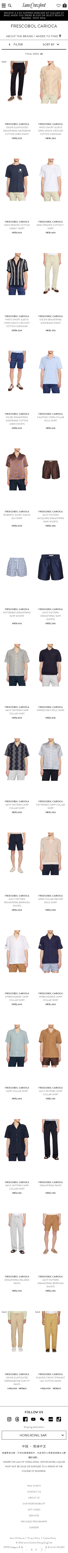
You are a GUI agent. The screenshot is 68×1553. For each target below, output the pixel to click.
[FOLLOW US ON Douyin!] (59, 1419)
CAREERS (34, 1527)
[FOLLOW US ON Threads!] (17, 1419)
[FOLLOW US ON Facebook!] (25, 1419)
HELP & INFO (34, 1485)
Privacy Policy (34, 1538)
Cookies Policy (49, 1538)
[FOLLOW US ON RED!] (51, 1419)
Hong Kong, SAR (33, 1435)
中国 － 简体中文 (34, 1446)
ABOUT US (34, 1497)
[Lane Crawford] (34, 8)
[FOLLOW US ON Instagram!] (9, 1419)
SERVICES (34, 1515)
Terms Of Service (17, 1538)
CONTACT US (34, 1491)
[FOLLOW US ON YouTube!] (33, 1419)
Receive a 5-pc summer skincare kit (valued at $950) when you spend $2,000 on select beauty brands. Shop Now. (34, 15)
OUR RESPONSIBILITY (34, 1503)
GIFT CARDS (34, 1509)
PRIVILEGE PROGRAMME (34, 1521)
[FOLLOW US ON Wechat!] (42, 1419)
